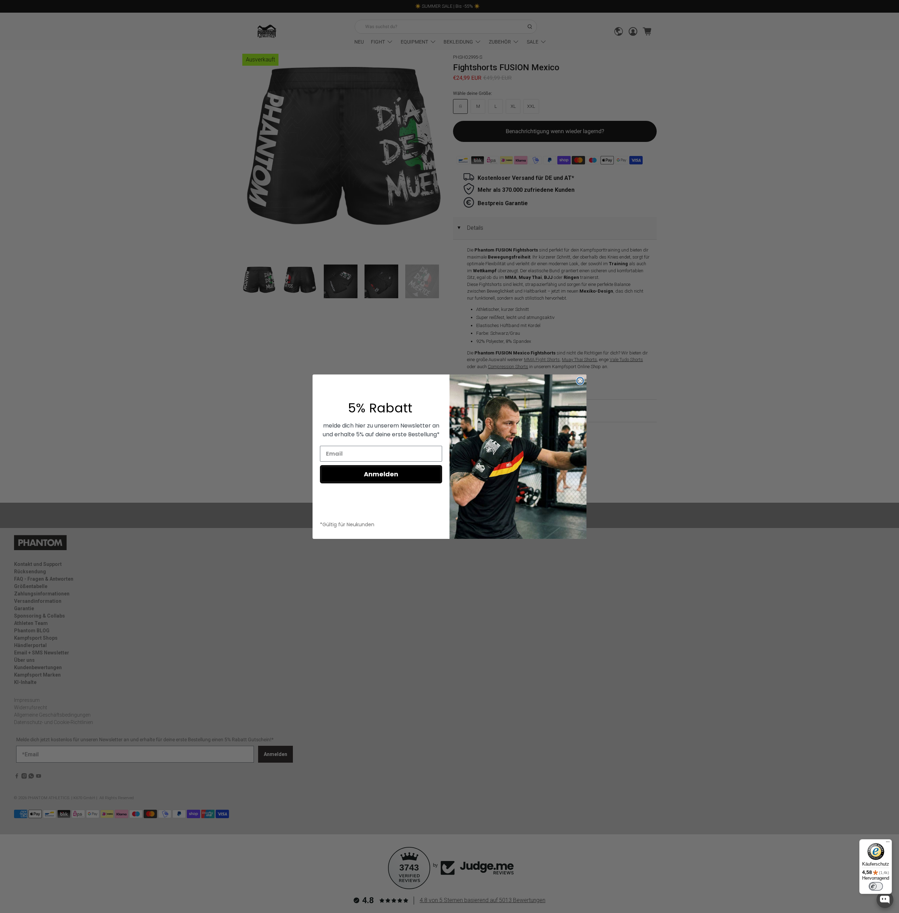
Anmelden (381, 474)
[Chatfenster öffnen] (885, 899)
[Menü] (888, 843)
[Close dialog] (580, 380)
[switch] (876, 886)
